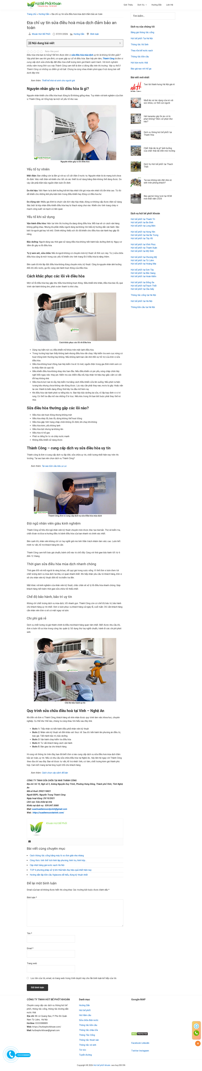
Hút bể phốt (85, 1010)
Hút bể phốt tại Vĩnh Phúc (143, 244)
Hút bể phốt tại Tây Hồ (142, 238)
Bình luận (94, 34)
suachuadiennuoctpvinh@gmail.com (49, 809)
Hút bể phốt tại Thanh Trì (143, 219)
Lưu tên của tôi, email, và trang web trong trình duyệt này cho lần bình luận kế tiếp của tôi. (74, 978)
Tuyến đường (85, 1055)
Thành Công (108, 58)
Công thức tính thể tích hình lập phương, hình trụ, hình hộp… (58, 860)
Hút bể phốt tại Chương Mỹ (144, 257)
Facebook (136, 1043)
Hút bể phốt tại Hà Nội (141, 301)
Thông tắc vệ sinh (87, 1045)
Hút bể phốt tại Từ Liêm (142, 260)
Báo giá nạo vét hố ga (141, 68)
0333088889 (24, 1055)
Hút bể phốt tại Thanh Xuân (144, 247)
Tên (29, 933)
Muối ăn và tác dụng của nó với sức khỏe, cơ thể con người (158, 101)
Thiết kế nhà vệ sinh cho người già (58, 80)
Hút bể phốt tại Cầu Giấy (142, 289)
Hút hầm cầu (85, 1015)
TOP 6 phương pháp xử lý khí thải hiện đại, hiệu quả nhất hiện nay (61, 870)
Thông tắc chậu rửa (88, 1030)
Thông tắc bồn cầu (140, 56)
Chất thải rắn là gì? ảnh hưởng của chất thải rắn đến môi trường (159, 149)
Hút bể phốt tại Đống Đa (142, 282)
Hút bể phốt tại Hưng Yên (143, 232)
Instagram (144, 1050)
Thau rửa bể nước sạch (142, 50)
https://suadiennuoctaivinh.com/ (48, 812)
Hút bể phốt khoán (101, 1065)
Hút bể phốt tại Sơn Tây (142, 269)
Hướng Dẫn (79, 34)
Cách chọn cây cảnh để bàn (55, 772)
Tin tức (82, 1050)
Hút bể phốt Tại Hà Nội (142, 38)
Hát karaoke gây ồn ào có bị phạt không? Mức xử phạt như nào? (158, 119)
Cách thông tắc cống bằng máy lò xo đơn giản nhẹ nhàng (57, 855)
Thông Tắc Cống (87, 1035)
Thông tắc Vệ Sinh (139, 44)
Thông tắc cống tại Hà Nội (143, 295)
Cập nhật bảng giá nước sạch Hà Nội (47, 865)
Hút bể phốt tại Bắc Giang (143, 273)
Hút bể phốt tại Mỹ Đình (142, 251)
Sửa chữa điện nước (88, 1020)
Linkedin (145, 1043)
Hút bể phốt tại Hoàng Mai (143, 263)
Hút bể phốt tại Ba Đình (142, 222)
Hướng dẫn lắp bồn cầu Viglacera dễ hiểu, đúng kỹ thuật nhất (59, 874)
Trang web (32, 963)
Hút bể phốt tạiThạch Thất (144, 285)
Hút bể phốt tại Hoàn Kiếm (143, 276)
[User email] (29, 841)
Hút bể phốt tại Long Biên (143, 225)
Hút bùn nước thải (139, 62)
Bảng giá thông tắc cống (142, 32)
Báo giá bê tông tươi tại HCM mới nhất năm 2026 (158, 197)
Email (30, 948)
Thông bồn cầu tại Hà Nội (143, 307)
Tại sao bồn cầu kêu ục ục (54, 466)
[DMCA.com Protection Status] (139, 1034)
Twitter (135, 1050)
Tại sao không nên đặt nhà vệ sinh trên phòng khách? (158, 181)
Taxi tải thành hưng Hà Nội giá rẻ (159, 84)
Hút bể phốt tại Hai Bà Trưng (144, 235)
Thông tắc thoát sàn (89, 1040)
